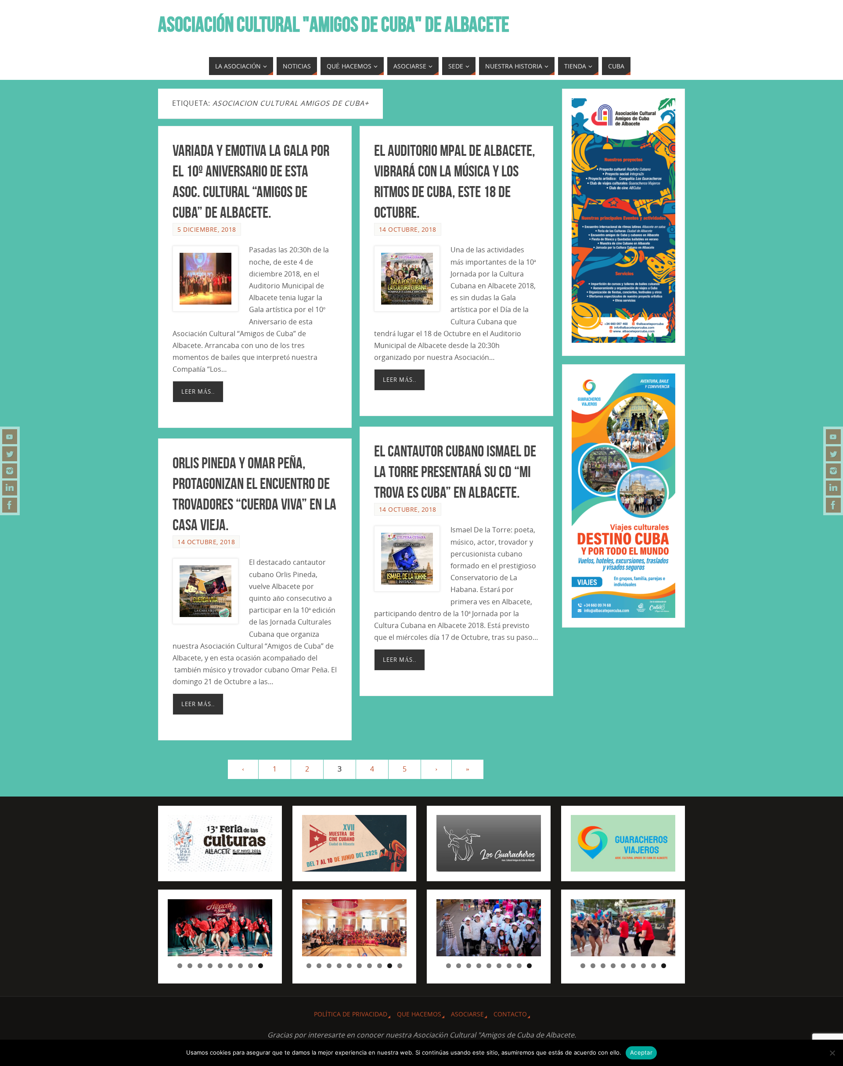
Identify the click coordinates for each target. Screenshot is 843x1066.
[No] (832, 1052)
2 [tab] (189, 965)
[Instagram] (9, 470)
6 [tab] (230, 965)
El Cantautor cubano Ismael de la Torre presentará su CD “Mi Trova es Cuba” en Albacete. (455, 471)
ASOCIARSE (467, 1014)
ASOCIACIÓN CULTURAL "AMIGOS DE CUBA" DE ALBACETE (333, 25)
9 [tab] (260, 965)
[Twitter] (9, 453)
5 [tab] (220, 965)
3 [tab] (200, 965)
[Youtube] (9, 436)
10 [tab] (400, 965)
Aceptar (641, 1052)
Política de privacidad (350, 1014)
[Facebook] (9, 505)
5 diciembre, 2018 (206, 229)
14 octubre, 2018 (407, 229)
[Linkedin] (9, 488)
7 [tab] (240, 965)
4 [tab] (210, 965)
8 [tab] (250, 965)
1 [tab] (179, 965)
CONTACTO (510, 1014)
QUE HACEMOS (419, 1014)
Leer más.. (198, 391)
